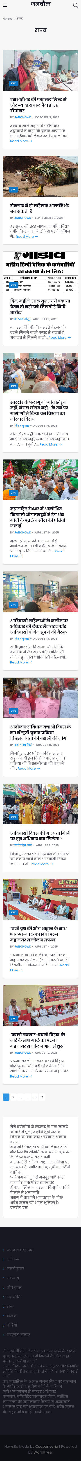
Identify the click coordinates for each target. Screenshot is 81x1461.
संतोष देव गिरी (23, 745)
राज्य (13, 83)
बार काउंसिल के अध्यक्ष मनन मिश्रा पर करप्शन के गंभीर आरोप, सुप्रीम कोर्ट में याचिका (40, 1167)
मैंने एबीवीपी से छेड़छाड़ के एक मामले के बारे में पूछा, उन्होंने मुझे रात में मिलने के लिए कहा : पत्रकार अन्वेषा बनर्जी (39, 1134)
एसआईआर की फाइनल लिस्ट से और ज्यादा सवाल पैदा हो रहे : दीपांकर (38, 105)
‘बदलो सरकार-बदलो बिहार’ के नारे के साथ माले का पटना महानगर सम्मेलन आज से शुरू (37, 1040)
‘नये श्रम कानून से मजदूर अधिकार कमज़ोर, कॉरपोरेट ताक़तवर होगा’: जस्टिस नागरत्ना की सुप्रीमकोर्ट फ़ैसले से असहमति (39, 1185)
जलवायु (13, 1278)
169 (35, 1097)
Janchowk (22, 117)
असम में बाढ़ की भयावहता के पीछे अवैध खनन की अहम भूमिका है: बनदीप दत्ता (36, 1202)
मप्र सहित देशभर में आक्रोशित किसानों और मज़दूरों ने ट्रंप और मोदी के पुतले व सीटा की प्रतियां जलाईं (37, 517)
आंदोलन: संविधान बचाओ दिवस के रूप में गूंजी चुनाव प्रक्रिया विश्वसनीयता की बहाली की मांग (40, 732)
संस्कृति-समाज (18, 1334)
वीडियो (12, 1325)
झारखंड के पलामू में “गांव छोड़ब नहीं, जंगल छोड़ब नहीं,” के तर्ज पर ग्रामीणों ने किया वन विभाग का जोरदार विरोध (39, 410)
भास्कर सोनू (21, 319)
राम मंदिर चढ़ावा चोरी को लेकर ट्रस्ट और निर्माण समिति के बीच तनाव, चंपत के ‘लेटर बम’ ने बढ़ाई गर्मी (40, 1152)
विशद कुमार (21, 426)
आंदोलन (13, 1259)
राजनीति (13, 1297)
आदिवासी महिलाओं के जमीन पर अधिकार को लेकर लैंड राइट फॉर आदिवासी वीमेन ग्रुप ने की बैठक (39, 626)
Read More (19, 141)
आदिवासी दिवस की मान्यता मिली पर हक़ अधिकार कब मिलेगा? (40, 836)
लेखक (12, 1315)
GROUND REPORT (20, 1249)
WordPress (43, 1452)
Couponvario (46, 1446)
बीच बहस (14, 1287)
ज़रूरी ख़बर (15, 1268)
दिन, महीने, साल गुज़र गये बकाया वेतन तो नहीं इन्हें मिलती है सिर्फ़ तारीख (40, 306)
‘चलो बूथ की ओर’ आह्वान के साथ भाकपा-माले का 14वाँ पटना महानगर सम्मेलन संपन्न (38, 934)
